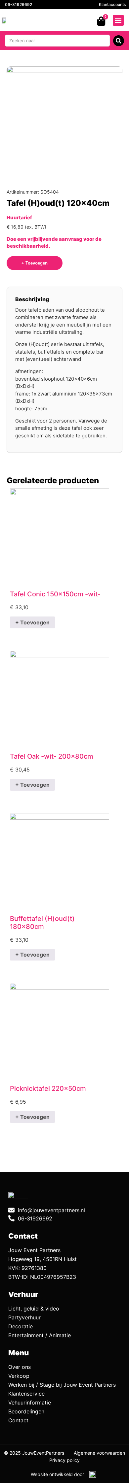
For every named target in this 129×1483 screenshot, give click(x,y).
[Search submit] (118, 40)
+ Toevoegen (32, 622)
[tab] (32, 299)
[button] (118, 20)
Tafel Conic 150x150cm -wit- (55, 594)
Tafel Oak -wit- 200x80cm (51, 756)
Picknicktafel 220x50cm (48, 1088)
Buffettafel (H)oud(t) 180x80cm (42, 923)
